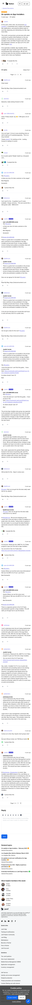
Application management (8, 964)
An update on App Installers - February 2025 (14, 848)
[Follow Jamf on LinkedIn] (5, 921)
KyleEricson (7, 80)
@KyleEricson (6, 517)
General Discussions (8, 8)
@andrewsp (6, 772)
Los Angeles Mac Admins (8, 855)
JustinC (6, 21)
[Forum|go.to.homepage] (9, 4)
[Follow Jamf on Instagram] (12, 921)
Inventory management (7, 967)
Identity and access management (10, 975)
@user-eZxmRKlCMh (8, 237)
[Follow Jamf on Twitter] (2, 921)
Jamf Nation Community (8, 934)
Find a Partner (5, 945)
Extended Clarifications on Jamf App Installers (14, 871)
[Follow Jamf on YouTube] (8, 921)
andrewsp (6, 625)
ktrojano (8, 903)
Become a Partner (6, 942)
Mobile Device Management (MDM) (11, 961)
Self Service (4, 972)
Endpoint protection (6, 978)
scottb (5, 130)
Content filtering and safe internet (10, 983)
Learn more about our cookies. (20, 994)
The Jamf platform (6, 956)
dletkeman (7, 198)
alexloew (6, 98)
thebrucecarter (8, 730)
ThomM (8, 893)
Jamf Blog (4, 937)
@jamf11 (8, 139)
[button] (3, 4)
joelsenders (7, 649)
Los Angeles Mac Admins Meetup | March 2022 (15, 853)
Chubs (8, 884)
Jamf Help (4, 929)
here (10, 44)
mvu (7, 888)
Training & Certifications (7, 932)
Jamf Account (5, 948)
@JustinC (6, 175)
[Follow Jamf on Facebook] (15, 921)
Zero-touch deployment (7, 959)
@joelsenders (14, 772)
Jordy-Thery (9, 898)
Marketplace (4, 940)
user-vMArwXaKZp (9, 113)
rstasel (6, 152)
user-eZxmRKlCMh (9, 172)
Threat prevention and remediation (10, 980)
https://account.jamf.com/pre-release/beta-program (15, 550)
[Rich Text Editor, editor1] (16, 825)
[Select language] (20, 3)
